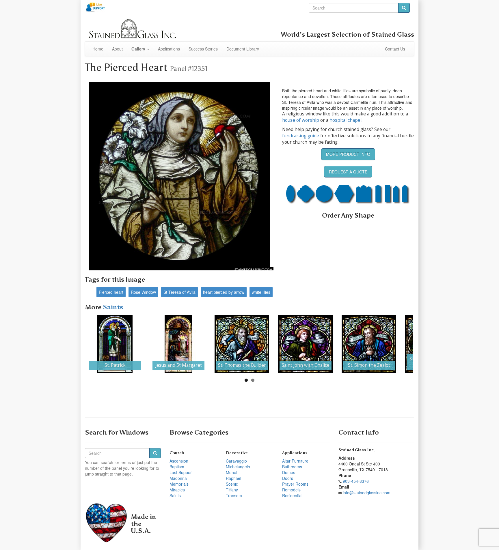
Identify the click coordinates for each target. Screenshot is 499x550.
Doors (287, 478)
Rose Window (143, 292)
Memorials (179, 484)
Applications (169, 49)
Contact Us (395, 49)
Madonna (178, 478)
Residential (292, 495)
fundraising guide (300, 136)
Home (97, 49)
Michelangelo (238, 466)
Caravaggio (236, 461)
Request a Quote (348, 172)
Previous (77, 344)
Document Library (242, 49)
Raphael (233, 478)
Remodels (291, 490)
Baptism (177, 466)
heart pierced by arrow (223, 292)
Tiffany (232, 490)
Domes (288, 472)
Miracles (177, 490)
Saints (113, 307)
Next (421, 344)
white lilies (261, 292)
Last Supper (181, 472)
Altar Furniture (295, 461)
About (117, 49)
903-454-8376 (356, 481)
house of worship (300, 120)
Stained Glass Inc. (356, 450)
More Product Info (348, 154)
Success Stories (203, 49)
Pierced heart (111, 292)
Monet (231, 472)
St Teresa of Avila (179, 292)
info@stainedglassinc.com (366, 492)
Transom (234, 495)
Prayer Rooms (295, 484)
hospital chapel (345, 120)
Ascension (179, 461)
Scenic (232, 484)
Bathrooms (292, 466)
